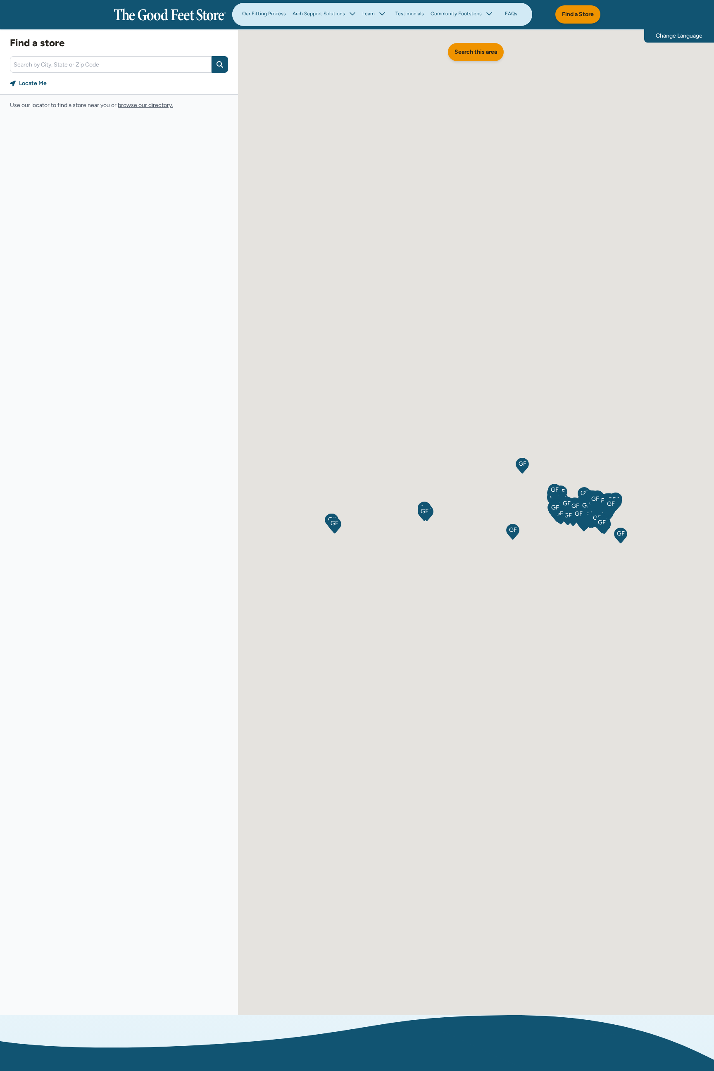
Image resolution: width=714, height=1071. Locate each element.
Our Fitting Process (264, 14)
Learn (368, 14)
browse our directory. (145, 105)
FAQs (511, 14)
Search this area (476, 51)
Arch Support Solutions (319, 14)
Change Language (679, 35)
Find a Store (578, 14)
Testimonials (409, 14)
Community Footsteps (456, 14)
